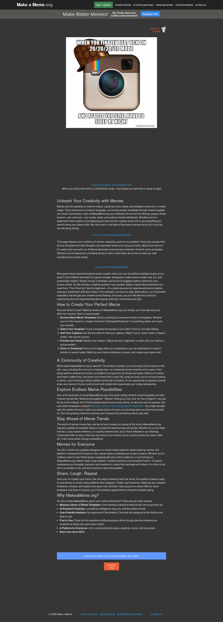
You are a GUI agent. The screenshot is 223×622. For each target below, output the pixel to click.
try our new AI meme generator (111, 267)
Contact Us (157, 614)
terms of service (89, 614)
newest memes (123, 5)
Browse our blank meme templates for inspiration (117, 406)
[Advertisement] (29, 82)
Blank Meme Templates (129, 614)
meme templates (184, 5)
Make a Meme (35, 4)
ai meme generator (143, 5)
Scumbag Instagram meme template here (111, 184)
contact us (200, 5)
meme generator (164, 5)
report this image (111, 566)
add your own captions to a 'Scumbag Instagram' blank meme (111, 555)
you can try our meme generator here (111, 235)
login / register (103, 5)
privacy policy (107, 614)
